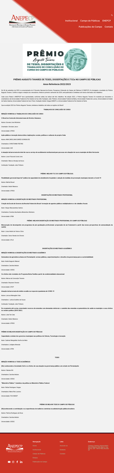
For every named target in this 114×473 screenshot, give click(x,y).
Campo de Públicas (90, 20)
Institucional (71, 20)
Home (35, 446)
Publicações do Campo (90, 26)
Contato (109, 26)
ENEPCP (106, 20)
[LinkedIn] (21, 461)
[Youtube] (9, 461)
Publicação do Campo (40, 462)
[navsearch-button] (112, 15)
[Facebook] (17, 461)
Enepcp (35, 458)
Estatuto (63, 450)
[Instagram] (13, 461)
